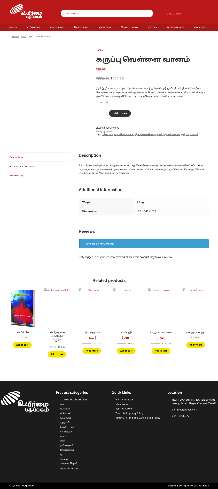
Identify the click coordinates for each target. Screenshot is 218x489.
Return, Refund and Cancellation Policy (137, 417)
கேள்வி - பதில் (67, 427)
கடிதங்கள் (200, 27)
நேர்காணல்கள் (175, 27)
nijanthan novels (123, 134)
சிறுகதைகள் (81, 27)
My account (122, 404)
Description (16, 157)
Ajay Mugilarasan (200, 485)
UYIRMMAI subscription (73, 399)
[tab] (39, 157)
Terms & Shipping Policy (129, 413)
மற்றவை (64, 459)
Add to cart (120, 113)
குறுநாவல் (105, 27)
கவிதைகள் (57, 27)
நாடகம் (152, 27)
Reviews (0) (16, 175)
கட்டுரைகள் (33, 27)
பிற (61, 454)
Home (15, 36)
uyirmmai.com (123, 408)
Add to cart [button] (22, 344)
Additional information (22, 166)
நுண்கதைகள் (67, 445)
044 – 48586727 (124, 399)
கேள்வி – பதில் (129, 27)
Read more (92, 350)
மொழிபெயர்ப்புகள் (68, 463)
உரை (62, 404)
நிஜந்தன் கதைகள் (172, 134)
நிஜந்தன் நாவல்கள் (189, 134)
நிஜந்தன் (158, 134)
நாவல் (13, 27)
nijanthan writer (144, 134)
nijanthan (107, 134)
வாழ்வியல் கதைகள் (69, 468)
